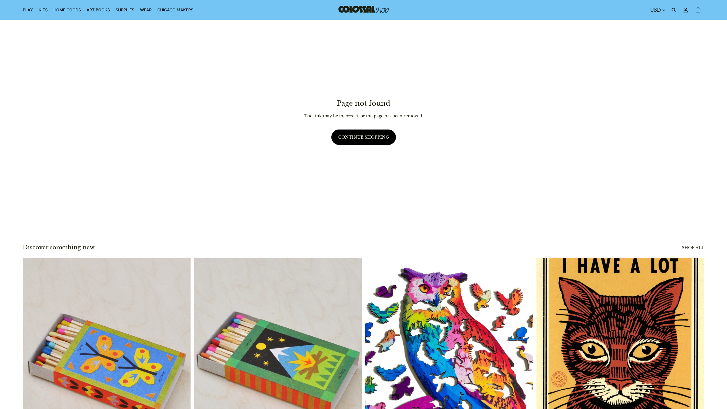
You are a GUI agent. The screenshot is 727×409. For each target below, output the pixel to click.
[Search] (673, 10)
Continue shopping (363, 137)
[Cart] (698, 10)
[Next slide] (182, 362)
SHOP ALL (693, 247)
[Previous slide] (31, 362)
